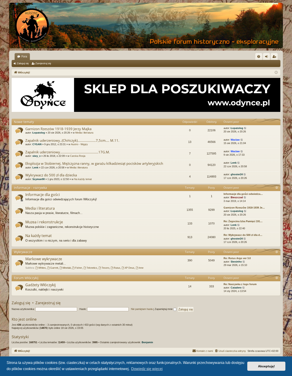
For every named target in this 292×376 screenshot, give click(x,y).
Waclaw (235, 139)
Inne (141, 267)
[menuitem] (258, 56)
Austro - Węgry (79, 144)
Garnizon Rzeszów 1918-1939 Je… (244, 207)
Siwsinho (236, 261)
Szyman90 (38, 179)
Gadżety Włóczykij (40, 284)
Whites (42, 267)
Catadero (236, 287)
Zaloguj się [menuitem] (267, 57)
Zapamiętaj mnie (164, 309)
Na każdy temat (83, 179)
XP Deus (129, 267)
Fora (24, 56)
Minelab (67, 267)
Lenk (35, 167)
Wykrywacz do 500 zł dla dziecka (51, 175)
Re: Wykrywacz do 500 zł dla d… (243, 235)
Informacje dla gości (42, 194)
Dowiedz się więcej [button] (147, 369)
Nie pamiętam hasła (142, 309)
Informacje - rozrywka (30, 187)
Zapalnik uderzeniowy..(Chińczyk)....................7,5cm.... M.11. (72, 140)
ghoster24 (237, 174)
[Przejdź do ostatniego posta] (245, 128)
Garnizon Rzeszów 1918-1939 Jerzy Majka (58, 128)
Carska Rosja (77, 156)
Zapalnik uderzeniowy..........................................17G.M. (67, 152)
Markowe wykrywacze (43, 258)
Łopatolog (38, 132)
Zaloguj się (23, 63)
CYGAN (37, 144)
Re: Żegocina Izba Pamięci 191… (243, 221)
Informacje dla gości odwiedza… (243, 194)
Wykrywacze (23, 252)
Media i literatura (84, 132)
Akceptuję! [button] (266, 366)
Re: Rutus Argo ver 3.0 (237, 258)
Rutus (117, 267)
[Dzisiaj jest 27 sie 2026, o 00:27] (276, 72)
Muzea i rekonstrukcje (44, 221)
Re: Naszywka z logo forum (240, 284)
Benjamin (147, 342)
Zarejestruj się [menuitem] (275, 57)
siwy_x (36, 156)
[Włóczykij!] (32, 25)
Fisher (78, 267)
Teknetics (91, 267)
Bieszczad (237, 197)
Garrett (54, 267)
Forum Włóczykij (26, 278)
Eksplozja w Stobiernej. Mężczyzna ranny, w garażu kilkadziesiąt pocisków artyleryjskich (94, 163)
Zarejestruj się (43, 63)
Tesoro (105, 267)
